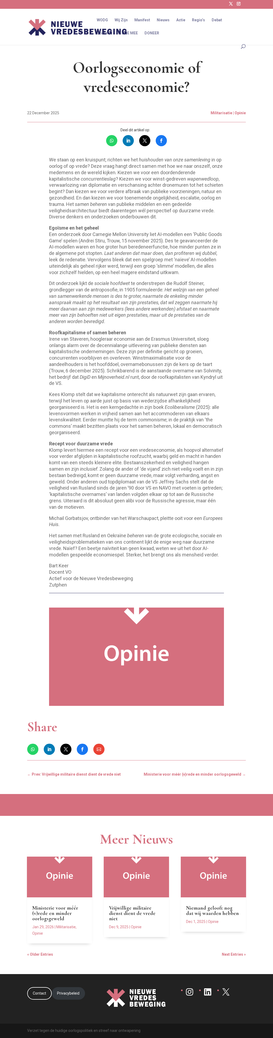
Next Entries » (234, 954)
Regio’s (198, 20)
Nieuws (163, 20)
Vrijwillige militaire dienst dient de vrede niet (132, 913)
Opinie (37, 933)
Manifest (142, 20)
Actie (180, 20)
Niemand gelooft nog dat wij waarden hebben (212, 911)
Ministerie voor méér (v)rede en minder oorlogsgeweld (55, 913)
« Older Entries (40, 954)
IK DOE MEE (128, 33)
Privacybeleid (68, 993)
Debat (217, 20)
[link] (111, 140)
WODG (102, 20)
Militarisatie (66, 927)
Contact (104, 33)
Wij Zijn (121, 20)
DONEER (151, 33)
